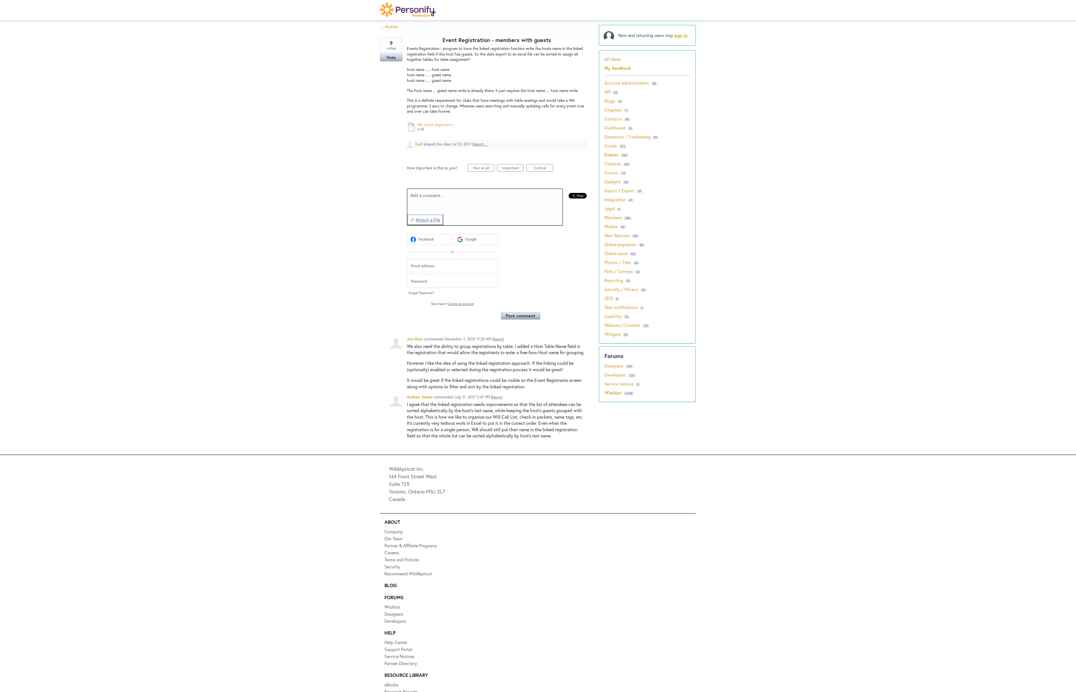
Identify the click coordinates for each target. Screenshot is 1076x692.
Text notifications (621, 307)
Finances (612, 164)
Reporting (613, 280)
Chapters (613, 110)
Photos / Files (617, 262)
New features (617, 235)
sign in (681, 35)
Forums (611, 173)
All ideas (612, 59)
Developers (615, 375)
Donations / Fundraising (627, 137)
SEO (608, 298)
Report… (480, 144)
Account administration (626, 83)
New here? (452, 304)
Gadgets (612, 181)
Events (611, 155)
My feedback (617, 68)
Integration (614, 199)
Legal (609, 208)
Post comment (520, 316)
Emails (610, 146)
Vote (391, 57)
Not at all (483, 168)
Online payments (620, 244)
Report (498, 339)
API (607, 92)
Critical (543, 168)
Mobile (611, 226)
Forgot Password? (421, 293)
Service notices (619, 384)
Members (613, 217)
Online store (616, 253)
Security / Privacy (621, 289)
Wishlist (613, 393)
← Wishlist (389, 26)
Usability (613, 316)
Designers (614, 366)
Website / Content (622, 325)
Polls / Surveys (618, 271)
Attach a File (428, 220)
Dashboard (614, 128)
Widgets (612, 334)
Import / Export (619, 190)
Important (513, 168)
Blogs (609, 101)
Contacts (613, 119)
